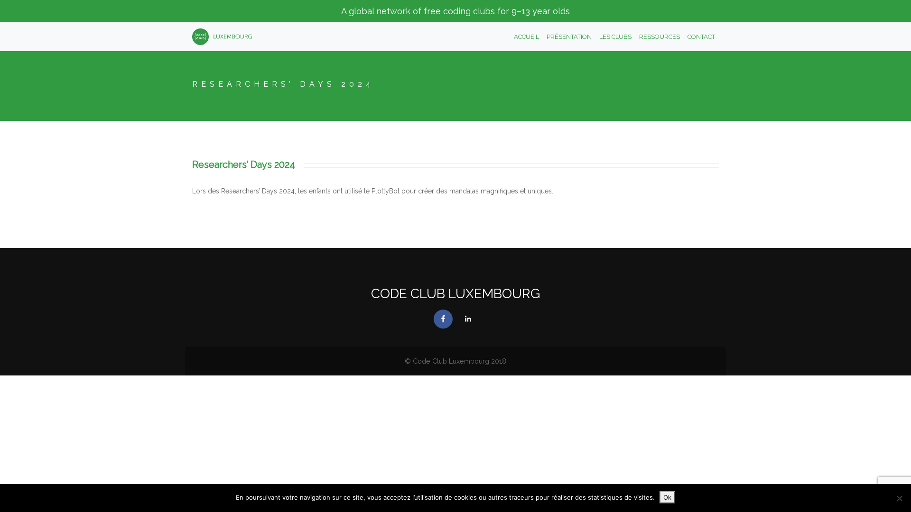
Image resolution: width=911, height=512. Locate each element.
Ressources (659, 36)
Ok (667, 497)
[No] (899, 498)
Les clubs (615, 36)
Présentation (569, 36)
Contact (701, 36)
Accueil (526, 36)
